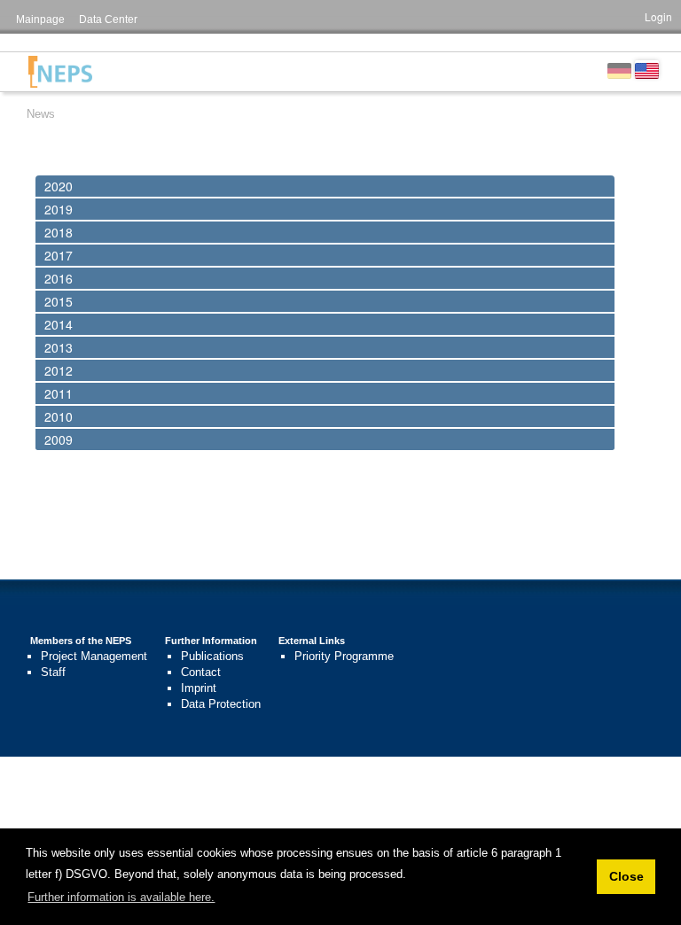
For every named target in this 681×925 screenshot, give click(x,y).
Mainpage (40, 19)
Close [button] (626, 876)
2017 (58, 255)
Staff (53, 672)
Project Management (94, 656)
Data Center (108, 19)
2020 (58, 186)
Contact (201, 672)
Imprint (198, 688)
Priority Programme (344, 656)
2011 (58, 393)
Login (658, 16)
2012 (58, 370)
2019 (58, 209)
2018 (58, 232)
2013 (58, 347)
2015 (58, 301)
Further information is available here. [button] (121, 897)
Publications (212, 656)
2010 (58, 416)
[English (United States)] (647, 69)
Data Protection (221, 704)
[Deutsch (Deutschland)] (619, 69)
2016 (58, 278)
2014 (58, 324)
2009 (58, 439)
